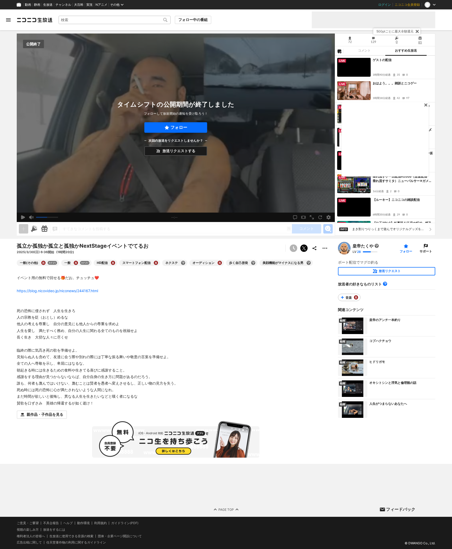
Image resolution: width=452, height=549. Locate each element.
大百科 (78, 4)
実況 (89, 4)
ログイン (384, 4)
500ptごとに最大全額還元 (395, 31)
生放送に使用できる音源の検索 (71, 535)
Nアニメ (101, 4)
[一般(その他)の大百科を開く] (43, 263)
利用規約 (100, 523)
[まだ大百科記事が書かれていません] (377, 246)
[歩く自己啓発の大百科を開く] (253, 263)
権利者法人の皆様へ (31, 536)
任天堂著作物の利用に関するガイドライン (76, 542)
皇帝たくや (363, 245)
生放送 (48, 4)
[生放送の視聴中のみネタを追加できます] (23, 229)
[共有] (314, 248)
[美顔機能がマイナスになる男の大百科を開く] (309, 263)
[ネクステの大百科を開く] (183, 263)
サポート (426, 251)
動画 (28, 4)
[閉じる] (417, 31)
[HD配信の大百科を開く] (113, 263)
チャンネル (63, 4)
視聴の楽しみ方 (28, 529)
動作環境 (83, 523)
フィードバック (400, 509)
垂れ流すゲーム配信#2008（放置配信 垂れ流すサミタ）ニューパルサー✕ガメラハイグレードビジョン (402, 178)
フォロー (179, 127)
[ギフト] (44, 229)
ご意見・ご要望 (28, 523)
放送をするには (54, 529)
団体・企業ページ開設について (120, 535)
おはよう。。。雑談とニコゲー (395, 83)
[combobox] (115, 20)
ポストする (304, 248)
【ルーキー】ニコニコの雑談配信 (396, 200)
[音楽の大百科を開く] (356, 297)
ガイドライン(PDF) (124, 523)
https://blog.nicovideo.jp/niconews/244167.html (57, 291)
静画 (37, 4)
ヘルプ (68, 523)
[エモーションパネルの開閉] (328, 229)
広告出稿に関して (29, 542)
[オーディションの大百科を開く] (220, 263)
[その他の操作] (325, 248)
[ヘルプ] (385, 284)
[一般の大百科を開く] (76, 263)
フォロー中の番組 (193, 20)
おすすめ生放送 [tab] (406, 50)
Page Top (226, 509)
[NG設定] (339, 51)
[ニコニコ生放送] (34, 20)
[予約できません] (293, 248)
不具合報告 (51, 523)
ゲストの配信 (382, 60)
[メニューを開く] (8, 20)
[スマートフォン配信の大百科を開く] (156, 263)
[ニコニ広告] (34, 229)
